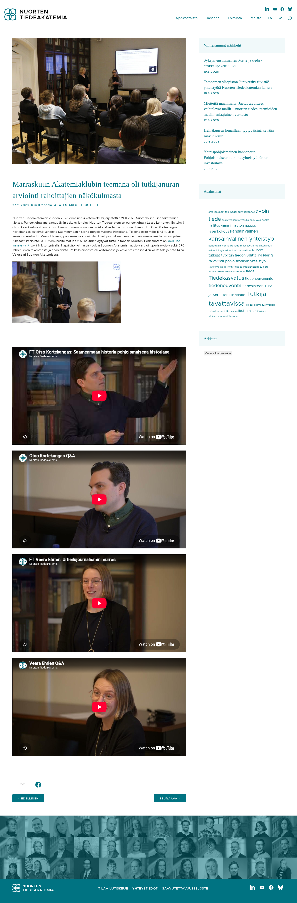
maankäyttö (247, 245)
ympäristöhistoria (227, 316)
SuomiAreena (216, 271)
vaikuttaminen (246, 311)
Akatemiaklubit (68, 205)
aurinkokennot (246, 212)
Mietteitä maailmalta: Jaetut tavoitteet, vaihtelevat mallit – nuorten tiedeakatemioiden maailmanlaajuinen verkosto (240, 109)
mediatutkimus (263, 245)
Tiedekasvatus (226, 278)
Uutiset (91, 205)
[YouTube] (275, 9)
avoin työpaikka (231, 220)
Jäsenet (212, 18)
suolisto (264, 266)
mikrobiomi (231, 250)
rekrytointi (233, 266)
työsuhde (214, 311)
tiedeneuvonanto (259, 278)
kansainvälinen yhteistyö (241, 238)
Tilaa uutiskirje (113, 888)
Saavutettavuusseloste (185, 888)
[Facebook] (282, 9)
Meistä (256, 18)
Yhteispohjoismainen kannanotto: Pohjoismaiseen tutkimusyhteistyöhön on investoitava (236, 157)
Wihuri (262, 311)
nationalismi (244, 250)
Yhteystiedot (145, 888)
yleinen (213, 316)
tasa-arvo (230, 271)
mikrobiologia (216, 250)
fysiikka (244, 220)
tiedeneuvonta (225, 286)
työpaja (270, 304)
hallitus (214, 225)
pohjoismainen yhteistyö (245, 261)
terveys (240, 271)
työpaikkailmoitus (255, 304)
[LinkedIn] (267, 8)
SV (280, 18)
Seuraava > (170, 798)
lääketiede (233, 245)
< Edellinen (28, 798)
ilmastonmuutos (243, 225)
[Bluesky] (290, 9)
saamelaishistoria (249, 266)
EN (270, 18)
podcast (216, 261)
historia (225, 225)
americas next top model (223, 212)
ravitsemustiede (218, 266)
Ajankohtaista (186, 18)
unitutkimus (227, 311)
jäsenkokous (219, 231)
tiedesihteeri (253, 286)
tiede (250, 271)
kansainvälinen (244, 231)
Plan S (268, 255)
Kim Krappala (41, 205)
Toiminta (235, 18)
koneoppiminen (218, 245)
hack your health (259, 220)
